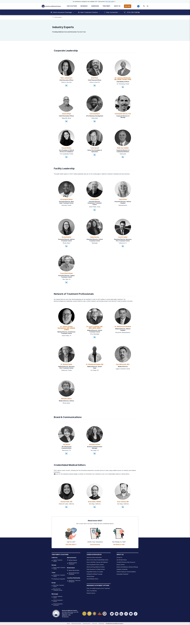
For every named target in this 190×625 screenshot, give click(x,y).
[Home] (51, 6)
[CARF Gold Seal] (84, 613)
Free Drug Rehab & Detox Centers (95, 564)
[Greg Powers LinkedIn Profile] (95, 210)
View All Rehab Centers (92, 578)
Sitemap (68, 623)
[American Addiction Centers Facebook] (117, 614)
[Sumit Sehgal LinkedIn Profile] (66, 121)
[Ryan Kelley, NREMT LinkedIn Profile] (95, 507)
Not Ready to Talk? (119, 544)
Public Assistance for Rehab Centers (96, 569)
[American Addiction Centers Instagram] (126, 614)
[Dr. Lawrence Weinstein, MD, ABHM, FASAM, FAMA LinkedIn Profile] (123, 87)
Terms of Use (94, 623)
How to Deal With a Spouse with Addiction (97, 562)
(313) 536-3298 (109, 1)
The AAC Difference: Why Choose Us (126, 562)
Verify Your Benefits (92, 590)
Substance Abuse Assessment (94, 557)
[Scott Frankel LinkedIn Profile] (123, 246)
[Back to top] (2, 616)
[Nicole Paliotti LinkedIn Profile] (66, 246)
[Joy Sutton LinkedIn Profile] (66, 453)
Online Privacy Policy (86, 623)
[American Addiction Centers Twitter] (112, 614)
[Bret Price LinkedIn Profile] (95, 85)
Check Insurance (95, 544)
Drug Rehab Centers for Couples (95, 571)
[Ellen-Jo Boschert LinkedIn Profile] (66, 85)
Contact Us (119, 557)
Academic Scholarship (122, 569)
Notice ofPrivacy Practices (76, 623)
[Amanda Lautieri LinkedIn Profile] (95, 453)
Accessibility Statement (122, 574)
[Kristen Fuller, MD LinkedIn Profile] (66, 507)
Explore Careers (121, 564)
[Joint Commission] (89, 613)
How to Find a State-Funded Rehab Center (97, 559)
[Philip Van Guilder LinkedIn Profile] (123, 157)
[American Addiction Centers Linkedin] (121, 614)
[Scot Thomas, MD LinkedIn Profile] (123, 507)
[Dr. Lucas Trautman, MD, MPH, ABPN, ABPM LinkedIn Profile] (95, 337)
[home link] (53, 17)
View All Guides (90, 576)
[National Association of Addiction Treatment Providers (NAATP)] (104, 613)
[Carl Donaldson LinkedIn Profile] (95, 121)
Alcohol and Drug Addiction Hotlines (96, 567)
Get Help (127, 6)
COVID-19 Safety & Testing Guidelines (126, 571)
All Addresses (65, 616)
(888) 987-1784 (66, 615)
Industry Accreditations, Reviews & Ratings (127, 567)
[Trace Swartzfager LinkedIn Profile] (66, 282)
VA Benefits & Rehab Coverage (94, 574)
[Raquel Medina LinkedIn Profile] (66, 157)
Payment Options (91, 593)
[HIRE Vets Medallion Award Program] (94, 613)
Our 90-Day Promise (122, 559)
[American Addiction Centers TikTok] (136, 614)
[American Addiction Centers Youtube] (131, 614)
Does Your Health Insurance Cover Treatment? (98, 588)
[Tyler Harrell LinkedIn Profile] (95, 155)
